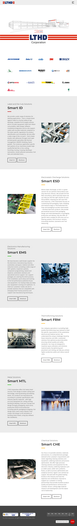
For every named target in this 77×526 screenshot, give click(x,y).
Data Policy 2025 (30, 518)
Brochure (22, 160)
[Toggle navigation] (73, 2)
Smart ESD (46, 229)
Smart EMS (12, 299)
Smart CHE (46, 496)
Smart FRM (46, 360)
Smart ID (12, 160)
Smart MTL (12, 423)
